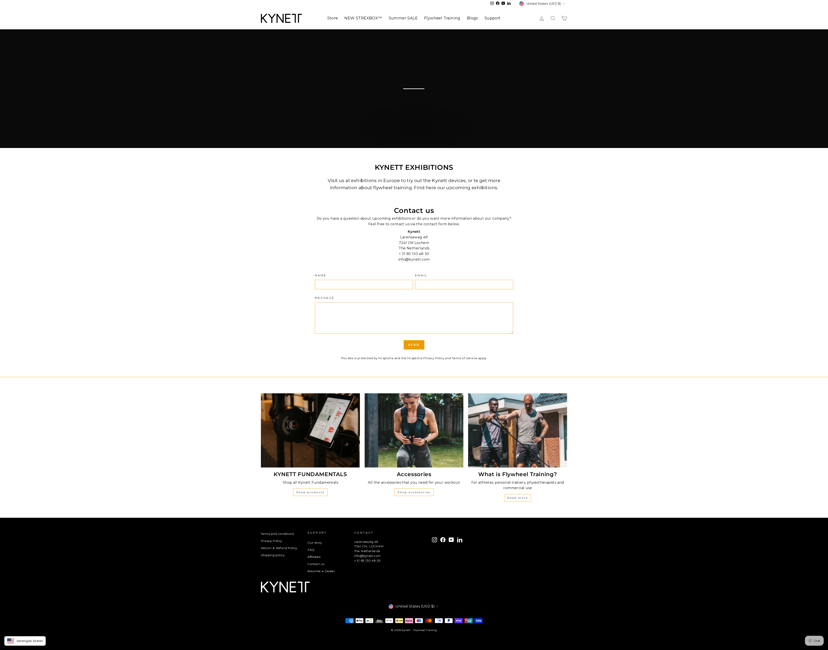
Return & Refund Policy (279, 548)
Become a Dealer (321, 571)
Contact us (315, 564)
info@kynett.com (414, 259)
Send (414, 344)
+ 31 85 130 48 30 (414, 254)
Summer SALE (403, 18)
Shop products (310, 492)
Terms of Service (464, 358)
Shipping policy (272, 555)
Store (332, 18)
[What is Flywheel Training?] (517, 430)
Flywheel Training (442, 18)
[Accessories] (414, 430)
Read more (517, 497)
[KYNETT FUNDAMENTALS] (310, 430)
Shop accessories (414, 492)
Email (421, 275)
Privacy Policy (433, 358)
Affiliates (313, 557)
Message (324, 297)
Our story (314, 542)
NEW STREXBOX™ (363, 18)
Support (493, 18)
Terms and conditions (277, 533)
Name (320, 275)
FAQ (310, 549)
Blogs (472, 18)
